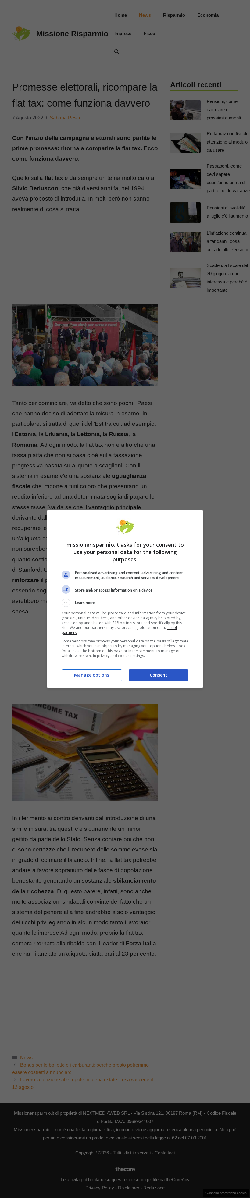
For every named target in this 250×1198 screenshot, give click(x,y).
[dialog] (125, 599)
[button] (125, 603)
